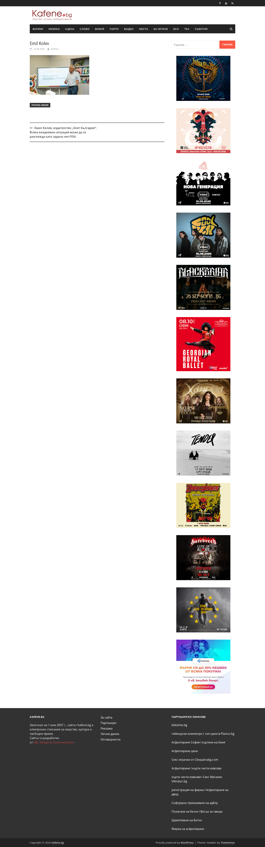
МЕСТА (143, 29)
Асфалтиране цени (185, 751)
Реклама (106, 728)
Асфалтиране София (186, 742)
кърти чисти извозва (206, 768)
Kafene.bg (58, 842)
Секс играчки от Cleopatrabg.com (195, 760)
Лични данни (110, 734)
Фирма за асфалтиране (188, 829)
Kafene (55, 48)
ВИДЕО (129, 29)
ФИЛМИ (37, 29)
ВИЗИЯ (99, 29)
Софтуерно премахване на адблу (195, 803)
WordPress (187, 842)
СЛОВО (85, 29)
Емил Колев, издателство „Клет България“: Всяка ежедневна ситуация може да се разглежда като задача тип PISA (63, 132)
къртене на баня (213, 742)
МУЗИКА (54, 29)
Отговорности (110, 739)
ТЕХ (186, 29)
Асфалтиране (181, 768)
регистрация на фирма (188, 790)
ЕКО (176, 29)
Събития (201, 29)
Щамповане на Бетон (187, 820)
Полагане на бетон (185, 811)
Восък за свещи (211, 811)
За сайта (106, 717)
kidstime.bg (179, 725)
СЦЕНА (69, 29)
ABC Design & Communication (54, 742)
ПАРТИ (114, 29)
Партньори (108, 723)
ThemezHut (228, 842)
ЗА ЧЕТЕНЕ (160, 29)
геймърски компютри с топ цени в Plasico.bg (203, 734)
